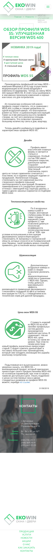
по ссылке (25, 382)
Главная (17, 17)
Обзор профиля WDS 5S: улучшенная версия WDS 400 (43, 16)
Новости (29, 17)
